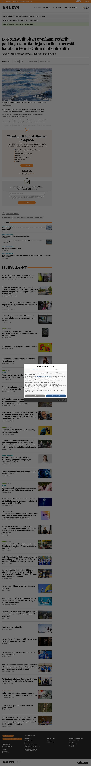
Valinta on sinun (35, 369)
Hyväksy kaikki (56, 395)
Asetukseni (56, 370)
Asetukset (35, 395)
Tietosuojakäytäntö (61, 400)
